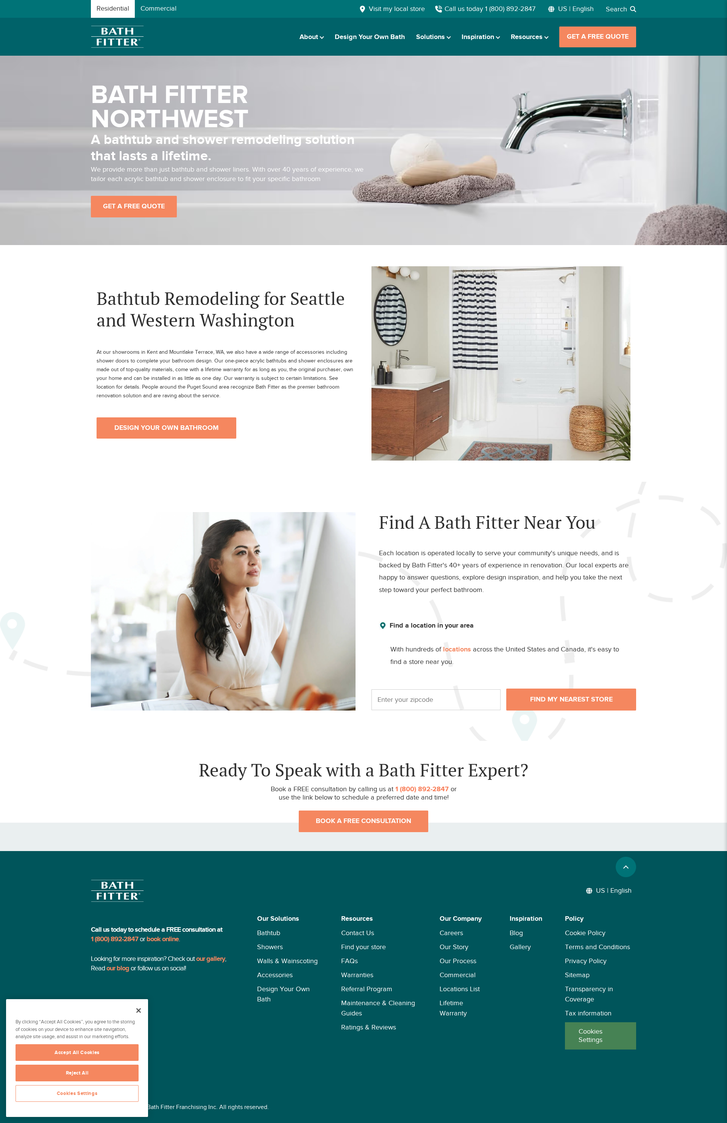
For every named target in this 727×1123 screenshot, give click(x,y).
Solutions (430, 37)
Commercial (458, 975)
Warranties (357, 975)
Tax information (588, 1013)
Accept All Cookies (77, 1053)
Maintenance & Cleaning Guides (378, 1008)
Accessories (275, 975)
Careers (451, 933)
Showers (270, 947)
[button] (287, 982)
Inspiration (478, 37)
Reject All (77, 1073)
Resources (527, 37)
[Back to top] (626, 867)
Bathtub (268, 933)
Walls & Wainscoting (287, 961)
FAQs (349, 961)
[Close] (138, 1010)
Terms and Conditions (597, 947)
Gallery (520, 947)
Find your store (363, 947)
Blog (516, 933)
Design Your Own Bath (370, 37)
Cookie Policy (585, 933)
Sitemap (577, 975)
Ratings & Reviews (368, 1027)
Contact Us (357, 933)
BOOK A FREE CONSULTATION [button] (363, 821)
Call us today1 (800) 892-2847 (490, 8)
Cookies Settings (590, 1035)
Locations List (460, 989)
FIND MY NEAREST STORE (571, 699)
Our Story (454, 947)
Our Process (458, 961)
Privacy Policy (586, 961)
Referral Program (366, 989)
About (309, 37)
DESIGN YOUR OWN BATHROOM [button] (166, 428)
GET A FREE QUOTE (598, 37)
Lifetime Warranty (453, 1008)
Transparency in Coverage (589, 994)
